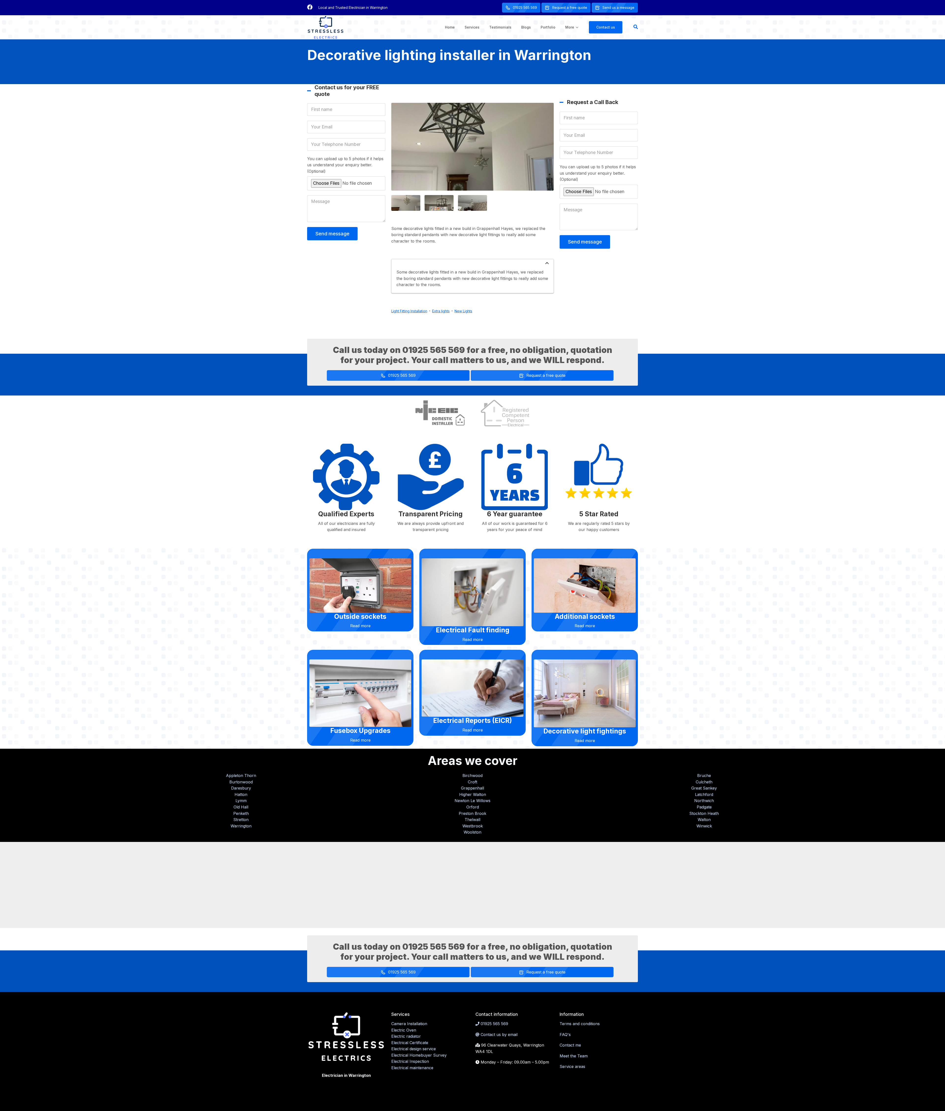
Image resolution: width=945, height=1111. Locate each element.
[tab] (472, 264)
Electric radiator (406, 1036)
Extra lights (441, 311)
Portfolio (548, 27)
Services (472, 27)
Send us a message (618, 7)
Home (450, 27)
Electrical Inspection (410, 1061)
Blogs (526, 27)
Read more (360, 625)
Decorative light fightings (584, 731)
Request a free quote (569, 7)
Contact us (605, 27)
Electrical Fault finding (472, 630)
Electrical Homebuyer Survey (419, 1055)
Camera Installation (409, 1023)
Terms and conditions (580, 1023)
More (571, 31)
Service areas (572, 1066)
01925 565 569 (525, 7)
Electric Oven (403, 1030)
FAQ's (565, 1034)
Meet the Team (574, 1055)
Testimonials (500, 27)
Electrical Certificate (409, 1042)
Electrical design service (413, 1048)
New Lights (463, 311)
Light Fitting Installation (409, 311)
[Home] (325, 26)
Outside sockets (360, 616)
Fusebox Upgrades (360, 730)
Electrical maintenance (412, 1067)
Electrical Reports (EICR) (472, 720)
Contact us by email (499, 1034)
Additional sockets (585, 616)
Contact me (570, 1045)
